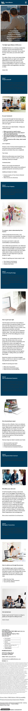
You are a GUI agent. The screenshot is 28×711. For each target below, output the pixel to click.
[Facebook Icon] (2, 661)
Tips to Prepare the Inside (10, 262)
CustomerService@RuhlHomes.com (11, 659)
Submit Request (8, 648)
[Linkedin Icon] (3, 661)
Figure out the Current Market (11, 369)
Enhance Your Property (14, 32)
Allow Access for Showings (11, 177)
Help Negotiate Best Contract (14, 38)
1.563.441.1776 (12, 656)
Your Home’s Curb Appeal (10, 261)
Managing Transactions (14, 40)
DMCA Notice (11, 697)
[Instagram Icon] (6, 661)
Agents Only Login (5, 705)
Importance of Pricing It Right (11, 368)
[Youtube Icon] (5, 661)
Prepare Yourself (14, 30)
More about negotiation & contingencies (12, 515)
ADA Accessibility (20, 697)
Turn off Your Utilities (9, 581)
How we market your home (11, 443)
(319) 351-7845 (5, 636)
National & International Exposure (12, 445)
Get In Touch (5, 619)
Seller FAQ (5, 70)
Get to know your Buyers (10, 444)
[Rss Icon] (7, 661)
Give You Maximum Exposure (14, 36)
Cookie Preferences (5, 709)
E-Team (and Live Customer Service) (13, 446)
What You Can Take (9, 579)
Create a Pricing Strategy (14, 34)
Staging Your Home (9, 264)
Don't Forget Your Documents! (12, 580)
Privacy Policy (3, 697)
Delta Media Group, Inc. (5, 703)
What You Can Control (9, 366)
